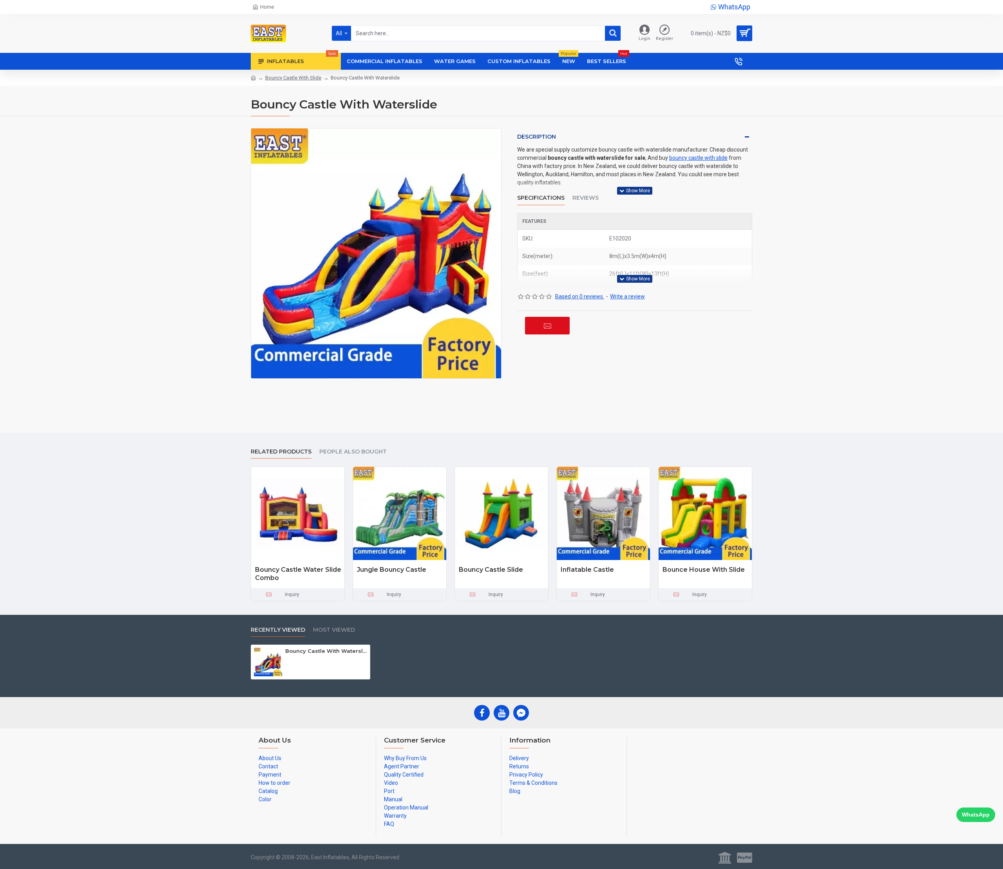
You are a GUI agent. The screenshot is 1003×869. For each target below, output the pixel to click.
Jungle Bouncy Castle (391, 569)
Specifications (541, 198)
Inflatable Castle (587, 569)
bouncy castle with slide (698, 158)
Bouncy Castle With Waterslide (326, 651)
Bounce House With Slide (704, 569)
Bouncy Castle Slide (491, 569)
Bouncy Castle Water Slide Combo (298, 574)
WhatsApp (976, 814)
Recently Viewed (278, 630)
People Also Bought (353, 451)
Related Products (281, 451)
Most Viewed (334, 630)
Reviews (585, 198)
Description (536, 136)
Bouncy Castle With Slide (293, 78)
